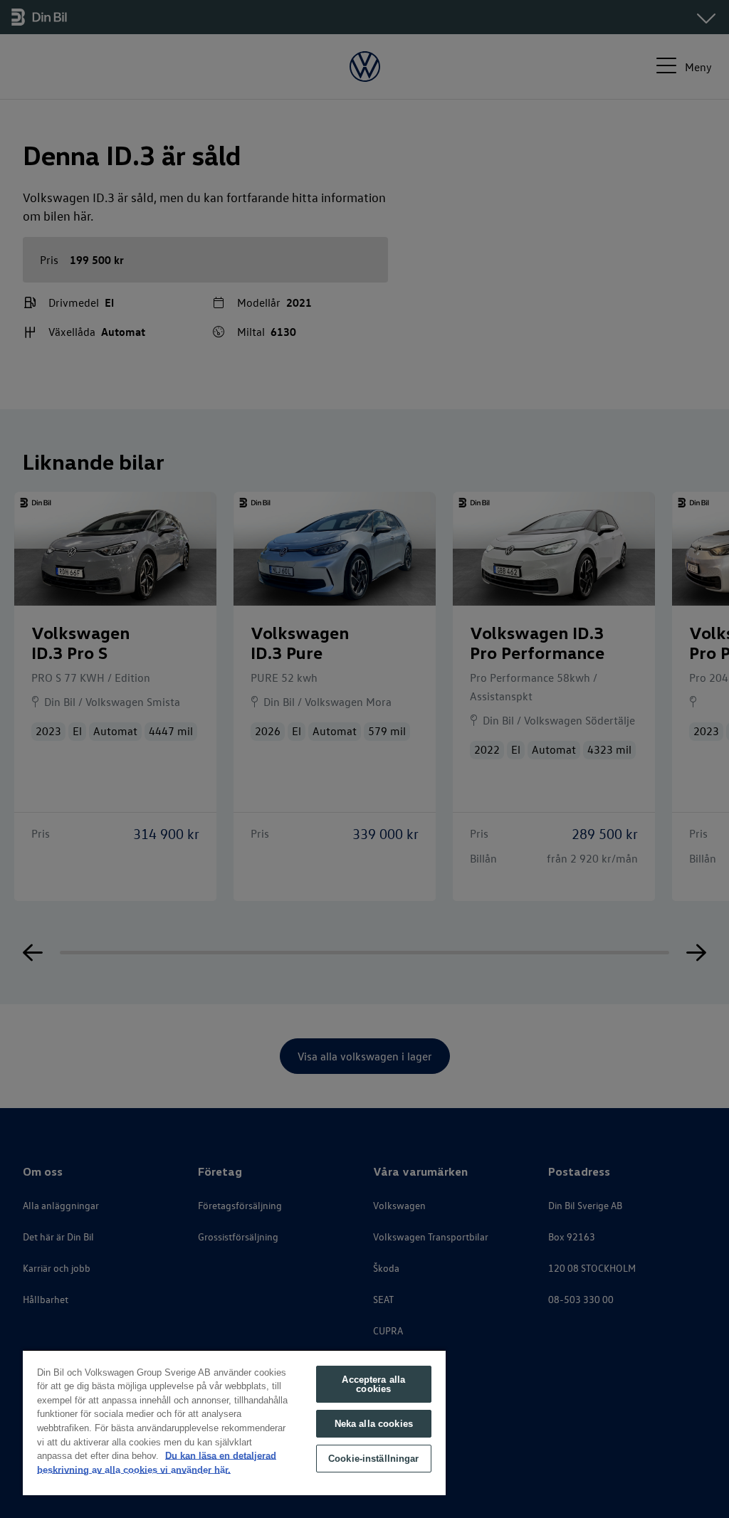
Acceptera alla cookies (373, 1384)
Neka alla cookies (374, 1423)
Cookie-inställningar (373, 1458)
